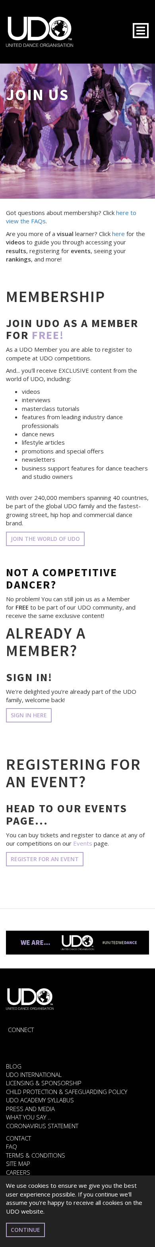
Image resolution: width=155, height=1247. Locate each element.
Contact (18, 1138)
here (118, 234)
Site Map (18, 1164)
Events (82, 843)
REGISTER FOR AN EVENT (45, 859)
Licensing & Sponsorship (43, 1083)
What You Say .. (28, 1117)
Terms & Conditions (35, 1155)
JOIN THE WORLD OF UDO (45, 538)
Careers (18, 1172)
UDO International (34, 1075)
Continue (25, 1229)
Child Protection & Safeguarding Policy (66, 1092)
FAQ (11, 1146)
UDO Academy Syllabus (40, 1100)
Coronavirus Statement (42, 1126)
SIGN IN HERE (29, 715)
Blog (13, 1066)
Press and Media (30, 1109)
